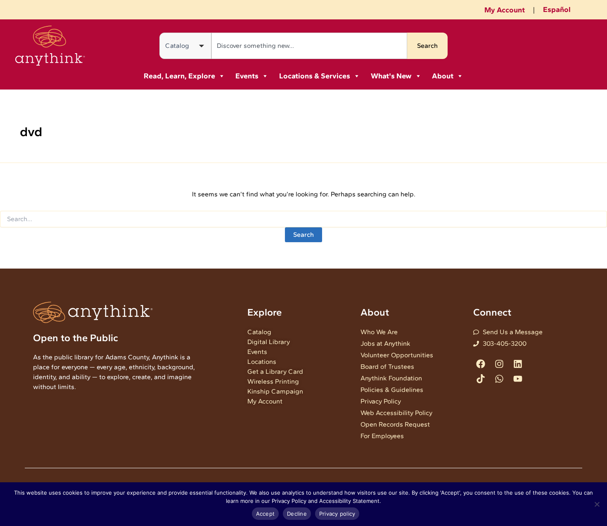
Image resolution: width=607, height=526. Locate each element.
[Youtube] (518, 378)
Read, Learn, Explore (179, 75)
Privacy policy (337, 513)
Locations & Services (314, 75)
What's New (391, 75)
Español (557, 9)
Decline (297, 513)
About (442, 75)
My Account (504, 9)
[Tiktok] (480, 378)
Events (246, 75)
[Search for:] (303, 219)
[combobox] (309, 46)
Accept (265, 513)
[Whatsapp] (499, 378)
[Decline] (597, 504)
